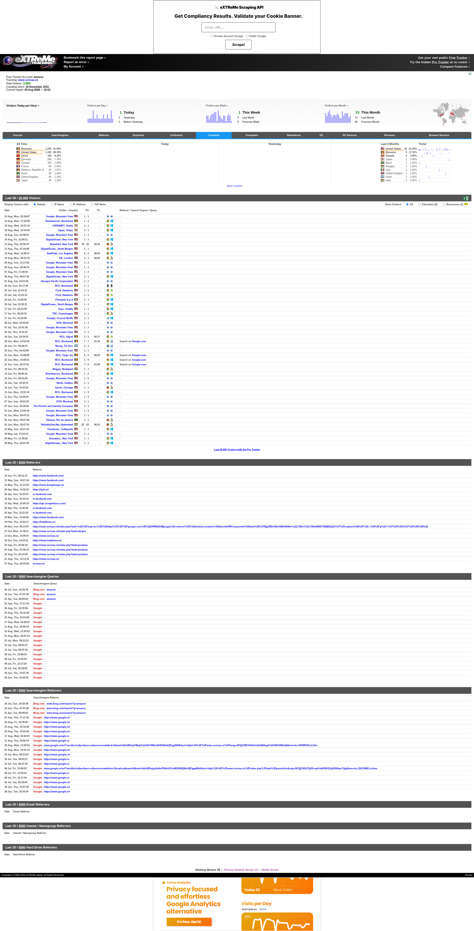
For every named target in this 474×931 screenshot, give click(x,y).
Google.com (139, 341)
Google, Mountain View (59, 216)
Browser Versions (439, 135)
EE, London (66, 258)
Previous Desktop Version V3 (241, 869)
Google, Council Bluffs (60, 318)
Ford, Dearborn (64, 290)
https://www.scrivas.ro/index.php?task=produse (60, 545)
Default (40, 204)
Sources (17, 135)
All (411, 204)
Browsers (389, 135)
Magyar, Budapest (63, 369)
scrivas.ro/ (39, 563)
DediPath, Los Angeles (60, 253)
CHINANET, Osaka (62, 225)
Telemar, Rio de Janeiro (59, 420)
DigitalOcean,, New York (59, 443)
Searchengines (60, 135)
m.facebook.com (42, 494)
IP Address (79, 204)
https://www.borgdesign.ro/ (48, 485)
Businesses (454, 204)
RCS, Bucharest (64, 285)
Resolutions (294, 135)
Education (429, 204)
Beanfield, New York (61, 244)
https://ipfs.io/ (41, 489)
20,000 (23, 198)
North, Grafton (65, 383)
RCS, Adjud (66, 336)
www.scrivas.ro (28, 79)
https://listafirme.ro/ (44, 522)
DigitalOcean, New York (59, 239)
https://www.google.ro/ (57, 717)
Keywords (138, 135)
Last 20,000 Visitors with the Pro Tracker (237, 449)
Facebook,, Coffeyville (60, 429)
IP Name (59, 204)
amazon (51, 589)
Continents (176, 135)
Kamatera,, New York (61, 438)
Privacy (469, 875)
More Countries (235, 186)
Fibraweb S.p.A (64, 299)
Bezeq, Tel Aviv (64, 346)
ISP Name (100, 204)
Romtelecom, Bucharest (59, 221)
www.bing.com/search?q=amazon (66, 703)
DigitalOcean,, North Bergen (57, 248)
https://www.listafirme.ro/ (47, 540)
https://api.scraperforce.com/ (49, 503)
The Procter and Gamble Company (53, 406)
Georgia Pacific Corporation (57, 281)
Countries (213, 135)
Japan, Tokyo (65, 230)
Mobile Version (270, 869)
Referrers (104, 135)
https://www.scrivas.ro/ (46, 535)
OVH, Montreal (64, 322)
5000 (22, 462)
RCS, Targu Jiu (64, 355)
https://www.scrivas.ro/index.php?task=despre (59, 531)
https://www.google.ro (56, 736)
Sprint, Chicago (64, 387)
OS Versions (350, 135)
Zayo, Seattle (65, 309)
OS (321, 135)
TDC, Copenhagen (62, 313)
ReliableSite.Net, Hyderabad (57, 424)
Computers (252, 135)
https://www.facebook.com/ (48, 475)
